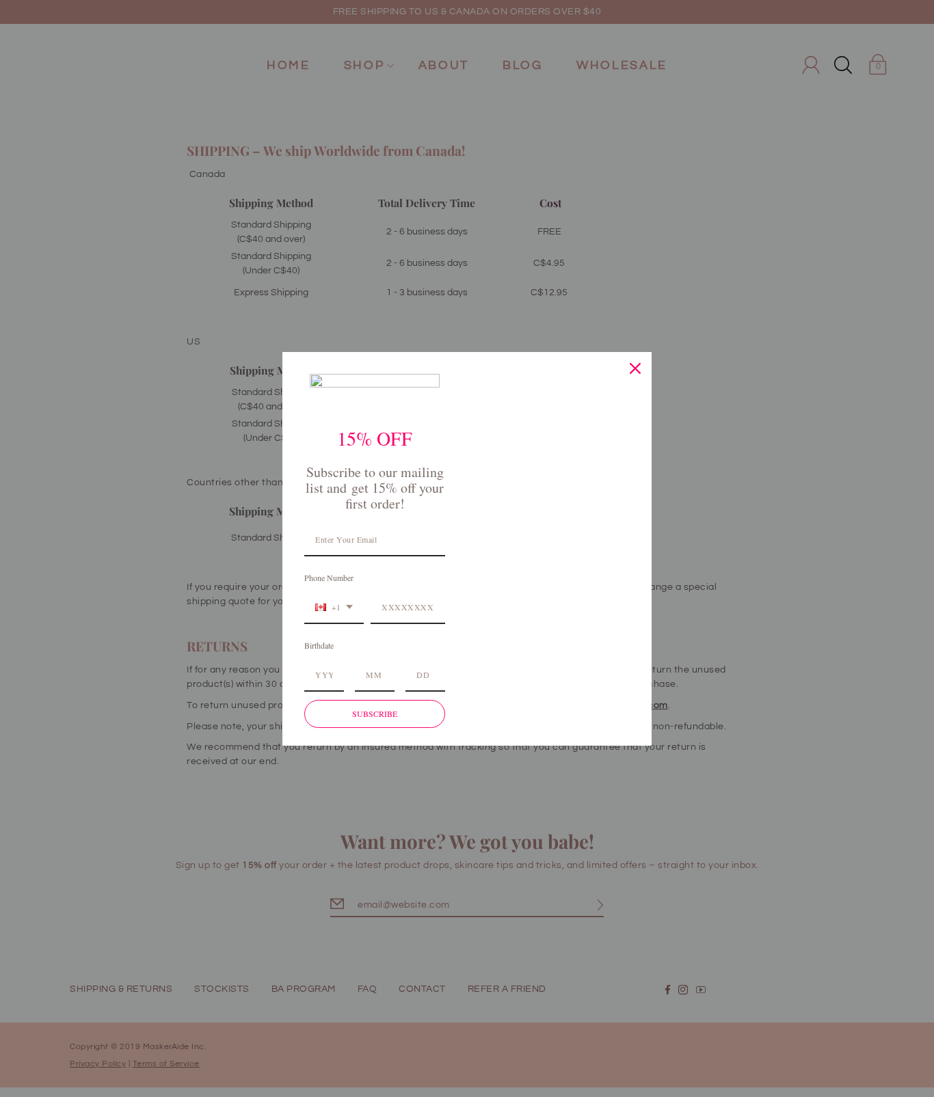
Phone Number (328, 577)
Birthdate (319, 645)
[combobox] (334, 607)
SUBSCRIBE (374, 713)
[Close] (635, 368)
